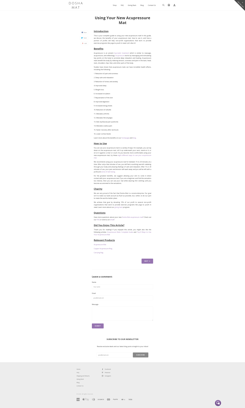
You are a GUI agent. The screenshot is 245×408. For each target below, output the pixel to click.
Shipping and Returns (83, 376)
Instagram (108, 376)
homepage (125, 138)
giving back (118, 207)
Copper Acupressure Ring (103, 249)
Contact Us (152, 5)
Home (78, 369)
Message (95, 304)
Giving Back (132, 5)
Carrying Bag (98, 253)
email (112, 220)
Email (94, 293)
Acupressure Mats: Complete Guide (120, 232)
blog (134, 138)
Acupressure (120, 55)
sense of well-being (108, 172)
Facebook (108, 369)
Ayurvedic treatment (121, 53)
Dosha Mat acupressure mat (132, 217)
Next (146, 261)
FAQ (122, 5)
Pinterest (107, 372)
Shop (115, 5)
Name (94, 282)
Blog (142, 5)
